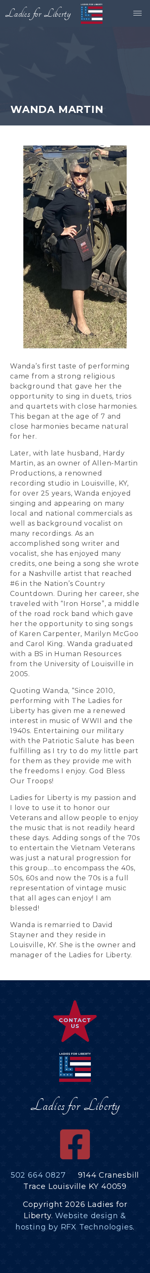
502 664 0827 (38, 1175)
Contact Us (75, 1023)
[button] (136, 13)
